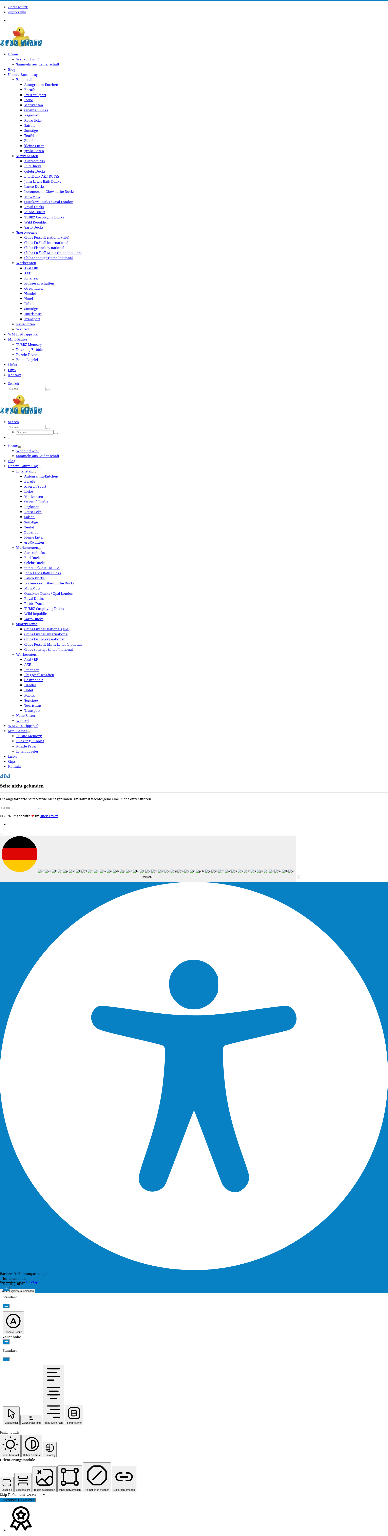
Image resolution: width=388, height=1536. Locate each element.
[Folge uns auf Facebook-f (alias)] (12, 21)
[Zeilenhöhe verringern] (6, 1359)
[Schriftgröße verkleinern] (6, 1306)
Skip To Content (13, 1494)
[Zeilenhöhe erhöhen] (6, 1341)
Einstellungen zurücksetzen (18, 1499)
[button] (298, 877)
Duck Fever (49, 816)
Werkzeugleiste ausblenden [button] (18, 1290)
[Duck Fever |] (21, 45)
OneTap (32, 1282)
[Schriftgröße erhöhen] (6, 1288)
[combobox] (148, 859)
